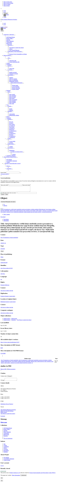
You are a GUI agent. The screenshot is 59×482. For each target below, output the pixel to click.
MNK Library (4, 412)
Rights (9, 138)
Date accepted (12, 97)
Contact (11, 146)
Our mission (9, 159)
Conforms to (12, 137)
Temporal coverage (13, 73)
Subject (9, 65)
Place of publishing (13, 80)
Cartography (9, 42)
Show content (6, 214)
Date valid (11, 103)
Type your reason (26, 185)
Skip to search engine (8, 3)
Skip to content (6, 4)
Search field (3, 172)
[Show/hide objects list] (6, 45)
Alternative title (12, 60)
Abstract (11, 77)
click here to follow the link (7, 290)
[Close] (1, 175)
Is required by (12, 136)
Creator (8, 63)
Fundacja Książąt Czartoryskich (8, 296)
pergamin (3, 248)
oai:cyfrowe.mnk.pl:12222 (7, 268)
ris (4, 204)
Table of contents (13, 78)
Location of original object (16, 151)
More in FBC (4, 369)
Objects (8, 166)
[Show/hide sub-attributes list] (6, 58)
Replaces (11, 132)
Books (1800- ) (9, 38)
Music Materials (10, 41)
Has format (11, 127)
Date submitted (12, 95)
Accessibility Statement (11, 160)
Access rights (12, 141)
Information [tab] (6, 220)
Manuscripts (9, 43)
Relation (9, 119)
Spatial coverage (13, 72)
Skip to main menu (7, 1)
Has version (12, 124)
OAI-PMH (3, 353)
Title (8, 58)
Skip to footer (6, 5)
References (11, 129)
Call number (12, 114)
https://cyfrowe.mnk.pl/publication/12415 (10, 342)
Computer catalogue (10, 155)
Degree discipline (16, 88)
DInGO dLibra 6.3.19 (15, 472)
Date (8, 91)
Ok (1, 478)
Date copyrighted (13, 99)
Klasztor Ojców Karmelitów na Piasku (18, 54)
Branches (9, 45)
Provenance (10, 147)
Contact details (6, 460)
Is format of (11, 128)
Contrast (6, 13)
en (4, 10)
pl (5, 10)
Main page (4, 422)
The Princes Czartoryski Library (16, 47)
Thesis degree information (16, 82)
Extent (10, 108)
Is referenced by (12, 131)
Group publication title (14, 62)
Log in (2, 465)
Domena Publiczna (5, 285)
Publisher (8, 90)
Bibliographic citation (14, 115)
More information (16, 475)
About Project (6, 157)
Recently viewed (9, 163)
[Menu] (1, 8)
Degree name (15, 85)
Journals (8, 39)
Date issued (11, 98)
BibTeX (5, 205)
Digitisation (11, 150)
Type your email (4, 185)
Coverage (9, 69)
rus (1, 279)
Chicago (2, 380)
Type (7, 104)
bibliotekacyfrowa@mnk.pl (7, 404)
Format (9, 106)
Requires (11, 134)
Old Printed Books (10, 37)
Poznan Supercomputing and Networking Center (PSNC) (42, 472)
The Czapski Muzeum (14, 50)
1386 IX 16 (3, 243)
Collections (6, 34)
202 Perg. (3, 273)
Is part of (11, 123)
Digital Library (7, 318)
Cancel (2, 194)
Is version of (12, 125)
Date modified (12, 101)
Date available (12, 102)
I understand (23, 475)
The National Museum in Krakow (8, 409)
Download (3, 216)
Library (11, 49)
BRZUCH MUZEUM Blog (7, 411)
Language (8, 117)
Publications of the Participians (14, 51)
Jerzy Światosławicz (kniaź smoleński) (9, 237)
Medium (11, 110)
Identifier (9, 111)
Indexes (5, 55)
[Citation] (2, 208)
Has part (11, 121)
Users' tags (11, 68)
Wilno (2, 257)
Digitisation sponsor (13, 81)
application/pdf (4, 262)
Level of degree (15, 86)
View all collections (7, 438)
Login (4, 17)
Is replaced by (12, 133)
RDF (2, 347)
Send (6, 194)
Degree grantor (15, 89)
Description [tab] (6, 219)
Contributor (9, 64)
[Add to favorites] (1, 208)
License (11, 142)
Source (7, 116)
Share (7, 14)
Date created (12, 94)
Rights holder (10, 144)
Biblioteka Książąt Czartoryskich (8, 301)
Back (2, 30)
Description (10, 75)
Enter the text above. (12, 192)
